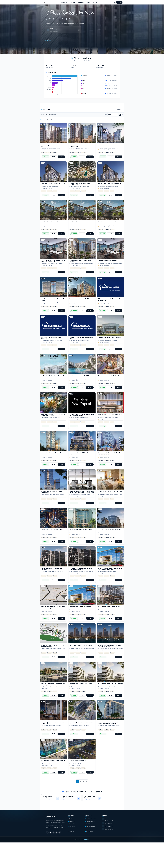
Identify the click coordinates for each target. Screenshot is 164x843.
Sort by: (105, 114)
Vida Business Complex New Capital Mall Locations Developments (54, 686)
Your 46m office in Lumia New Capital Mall (80, 375)
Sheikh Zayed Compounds (91, 823)
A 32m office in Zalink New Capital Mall (107, 145)
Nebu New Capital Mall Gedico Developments (109, 417)
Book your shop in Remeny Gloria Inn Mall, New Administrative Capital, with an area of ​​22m (52, 530)
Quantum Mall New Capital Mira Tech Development (110, 302)
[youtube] (56, 832)
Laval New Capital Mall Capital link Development (51, 725)
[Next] (86, 781)
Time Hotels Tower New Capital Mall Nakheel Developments (54, 648)
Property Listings (72, 823)
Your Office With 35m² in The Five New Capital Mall (110, 683)
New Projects (72, 826)
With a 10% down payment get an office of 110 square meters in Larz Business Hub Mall (109, 530)
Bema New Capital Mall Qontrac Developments (51, 763)
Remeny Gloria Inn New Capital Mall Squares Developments (111, 494)
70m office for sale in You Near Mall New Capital (109, 375)
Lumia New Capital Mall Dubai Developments (108, 340)
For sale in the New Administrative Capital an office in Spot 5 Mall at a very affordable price (110, 722)
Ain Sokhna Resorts (90, 831)
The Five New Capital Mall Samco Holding (79, 686)
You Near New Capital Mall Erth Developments (109, 379)
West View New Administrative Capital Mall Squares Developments (54, 494)
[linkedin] (59, 832)
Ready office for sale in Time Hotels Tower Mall (81, 645)
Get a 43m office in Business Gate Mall (107, 260)
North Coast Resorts (90, 828)
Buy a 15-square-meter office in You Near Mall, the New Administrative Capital (82, 415)
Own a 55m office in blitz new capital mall (51, 221)
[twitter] (50, 832)
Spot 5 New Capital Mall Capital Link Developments (110, 725)
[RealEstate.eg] (44, 2)
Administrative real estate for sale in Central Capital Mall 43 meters (80, 607)
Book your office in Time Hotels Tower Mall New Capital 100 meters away (110, 645)
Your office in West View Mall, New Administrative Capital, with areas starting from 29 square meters (82, 492)
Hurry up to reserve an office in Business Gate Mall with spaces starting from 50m (53, 261)
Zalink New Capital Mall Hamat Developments (51, 148)
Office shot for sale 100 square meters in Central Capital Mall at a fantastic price (110, 569)
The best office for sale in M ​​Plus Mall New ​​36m (109, 183)
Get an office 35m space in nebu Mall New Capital (110, 414)
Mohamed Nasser (86, 839)
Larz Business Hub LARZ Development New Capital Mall (110, 532)
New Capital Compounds (47, 149)
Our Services (71, 821)
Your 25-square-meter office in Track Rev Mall (81, 298)
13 (83, 781)
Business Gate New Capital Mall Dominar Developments (53, 263)
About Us (71, 818)
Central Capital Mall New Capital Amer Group (108, 571)
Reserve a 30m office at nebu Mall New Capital (52, 452)
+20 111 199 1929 (108, 823)
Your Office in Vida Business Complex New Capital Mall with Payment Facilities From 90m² (53, 684)
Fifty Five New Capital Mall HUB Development (80, 455)
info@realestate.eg (108, 826)
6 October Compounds (90, 826)
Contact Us (71, 831)
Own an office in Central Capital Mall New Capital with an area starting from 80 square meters (53, 607)
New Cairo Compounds (91, 818)
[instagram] (53, 832)
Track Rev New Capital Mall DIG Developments (51, 302)
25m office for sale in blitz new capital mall (108, 221)
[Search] (114, 2)
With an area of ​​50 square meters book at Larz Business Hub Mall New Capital (81, 569)
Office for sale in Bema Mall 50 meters (79, 760)
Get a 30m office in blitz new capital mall (79, 221)
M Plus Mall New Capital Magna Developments (51, 186)
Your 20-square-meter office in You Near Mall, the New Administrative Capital (53, 415)
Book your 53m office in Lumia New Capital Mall (109, 337)
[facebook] (47, 832)
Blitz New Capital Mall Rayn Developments (50, 225)
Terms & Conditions (73, 828)
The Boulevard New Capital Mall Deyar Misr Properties (110, 609)
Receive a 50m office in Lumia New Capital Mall (52, 375)
